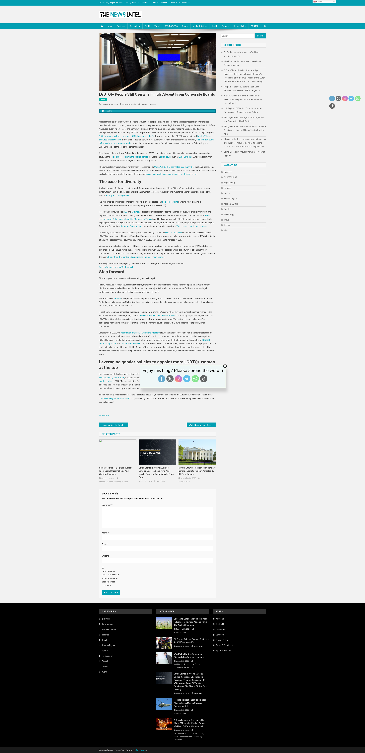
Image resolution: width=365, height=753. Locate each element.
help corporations (170, 202)
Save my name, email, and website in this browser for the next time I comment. (110, 578)
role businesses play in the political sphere (129, 157)
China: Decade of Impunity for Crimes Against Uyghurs (244, 154)
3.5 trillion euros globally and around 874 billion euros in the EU (126, 136)
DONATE (254, 26)
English (319, 2)
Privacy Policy (131, 3)
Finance (225, 26)
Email (105, 544)
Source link (104, 415)
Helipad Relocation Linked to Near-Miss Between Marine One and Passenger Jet (242, 89)
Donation (220, 635)
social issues (165, 157)
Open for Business (173, 232)
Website (105, 556)
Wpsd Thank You (223, 650)
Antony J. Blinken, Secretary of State (113, 482)
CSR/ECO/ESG (171, 26)
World (147, 26)
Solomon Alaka (129, 104)
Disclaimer (144, 3)
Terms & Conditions (159, 3)
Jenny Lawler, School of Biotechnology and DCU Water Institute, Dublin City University (189, 736)
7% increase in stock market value (191, 226)
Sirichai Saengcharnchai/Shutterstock (116, 267)
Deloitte (117, 298)
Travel (157, 26)
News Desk (160, 481)
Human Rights (240, 26)
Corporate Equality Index (131, 226)
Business (121, 26)
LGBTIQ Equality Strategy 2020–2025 (115, 398)
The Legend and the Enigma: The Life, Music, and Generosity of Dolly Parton (244, 119)
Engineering (229, 182)
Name (105, 533)
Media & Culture (200, 26)
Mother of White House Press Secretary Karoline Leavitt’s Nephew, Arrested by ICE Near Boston (197, 471)
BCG (125, 212)
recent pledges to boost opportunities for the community (171, 174)
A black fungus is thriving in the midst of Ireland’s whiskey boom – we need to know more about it (243, 99)
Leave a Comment (148, 104)
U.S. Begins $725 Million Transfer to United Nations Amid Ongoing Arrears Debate (243, 110)
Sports (185, 26)
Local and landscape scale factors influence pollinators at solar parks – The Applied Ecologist (191, 622)
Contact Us (185, 3)
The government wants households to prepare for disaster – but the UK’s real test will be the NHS (245, 130)
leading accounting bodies (117, 195)
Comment (107, 505)
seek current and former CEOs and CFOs (157, 315)
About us (174, 3)
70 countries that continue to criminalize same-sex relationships (136, 257)
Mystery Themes (139, 750)
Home (109, 26)
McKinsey (136, 212)
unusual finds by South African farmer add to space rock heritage (115, 425)
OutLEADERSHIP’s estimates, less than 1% (173, 167)
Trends (227, 225)
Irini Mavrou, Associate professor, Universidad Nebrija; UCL (187, 665)
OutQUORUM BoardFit (130, 343)
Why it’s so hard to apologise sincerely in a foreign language (242, 63)
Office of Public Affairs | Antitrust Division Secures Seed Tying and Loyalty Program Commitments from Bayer (156, 472)
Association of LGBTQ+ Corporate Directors (140, 333)
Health (214, 26)
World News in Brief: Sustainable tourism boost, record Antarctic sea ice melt (202, 425)
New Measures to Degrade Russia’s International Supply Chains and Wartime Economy (115, 471)
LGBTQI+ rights (185, 157)
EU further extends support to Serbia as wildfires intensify (241, 54)
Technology (135, 26)
